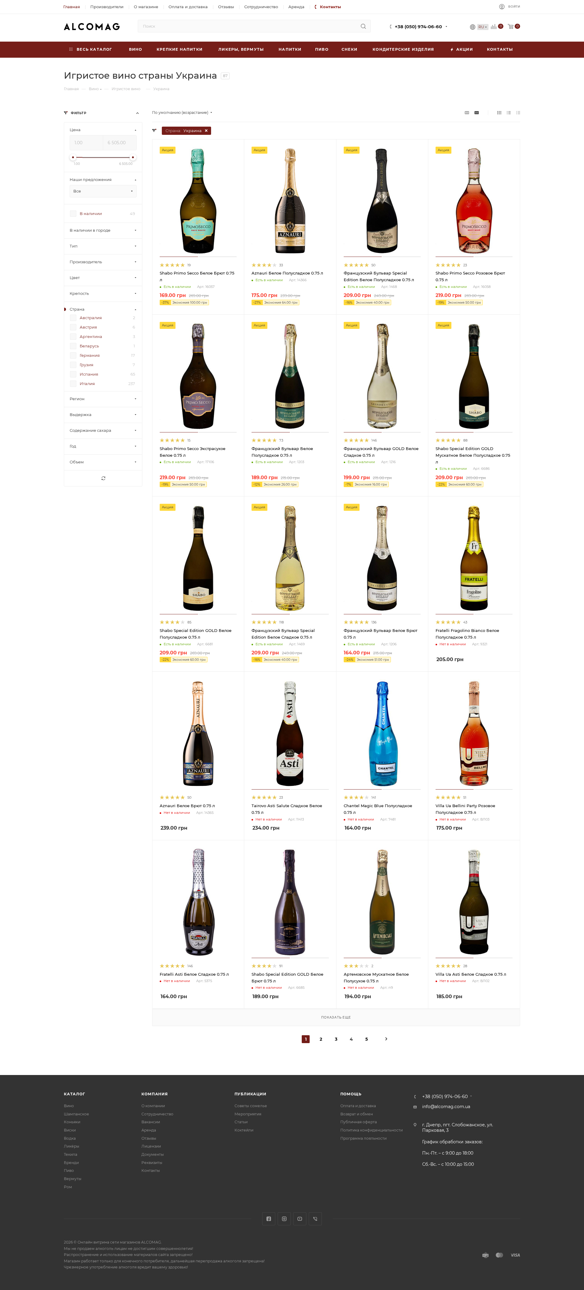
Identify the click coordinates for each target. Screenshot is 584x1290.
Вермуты (73, 1178)
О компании (153, 1106)
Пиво (69, 1170)
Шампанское (76, 1114)
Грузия (86, 365)
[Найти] (363, 26)
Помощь (351, 1094)
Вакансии (150, 1122)
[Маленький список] (467, 112)
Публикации (250, 1094)
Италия (87, 383)
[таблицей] (518, 112)
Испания (89, 374)
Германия (90, 355)
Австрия (88, 327)
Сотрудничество (157, 1114)
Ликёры (71, 1146)
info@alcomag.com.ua (446, 1106)
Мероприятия (248, 1114)
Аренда (148, 1130)
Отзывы (148, 1138)
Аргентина (91, 336)
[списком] (509, 112)
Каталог (74, 1094)
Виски (70, 1130)
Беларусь (89, 346)
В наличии (91, 213)
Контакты (150, 1170)
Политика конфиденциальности (371, 1130)
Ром (68, 1187)
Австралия (91, 318)
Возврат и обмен (356, 1114)
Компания (154, 1094)
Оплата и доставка (358, 1106)
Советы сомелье (251, 1106)
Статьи (241, 1122)
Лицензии (151, 1146)
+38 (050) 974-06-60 (418, 26)
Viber (315, 1218)
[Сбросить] (103, 478)
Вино (69, 1106)
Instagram (284, 1218)
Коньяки (72, 1122)
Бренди (71, 1162)
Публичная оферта (358, 1122)
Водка (70, 1138)
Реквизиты (151, 1162)
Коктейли (244, 1130)
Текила (70, 1154)
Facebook (268, 1218)
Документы (152, 1154)
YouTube (299, 1218)
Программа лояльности (363, 1138)
